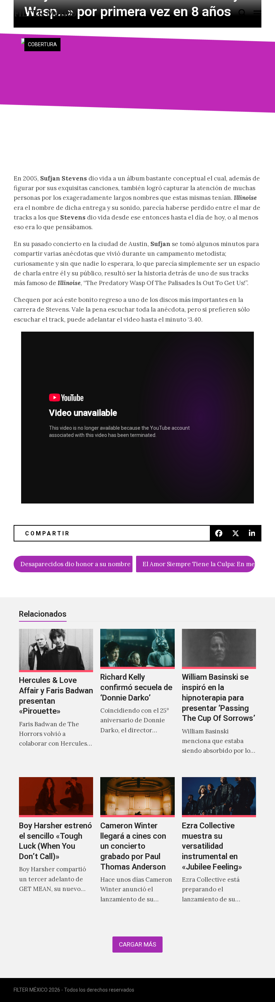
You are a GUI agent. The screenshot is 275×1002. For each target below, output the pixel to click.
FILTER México (45, 13)
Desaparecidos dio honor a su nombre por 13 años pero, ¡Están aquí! (76, 564)
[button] (242, 13)
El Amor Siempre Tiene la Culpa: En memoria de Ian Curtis (199, 564)
